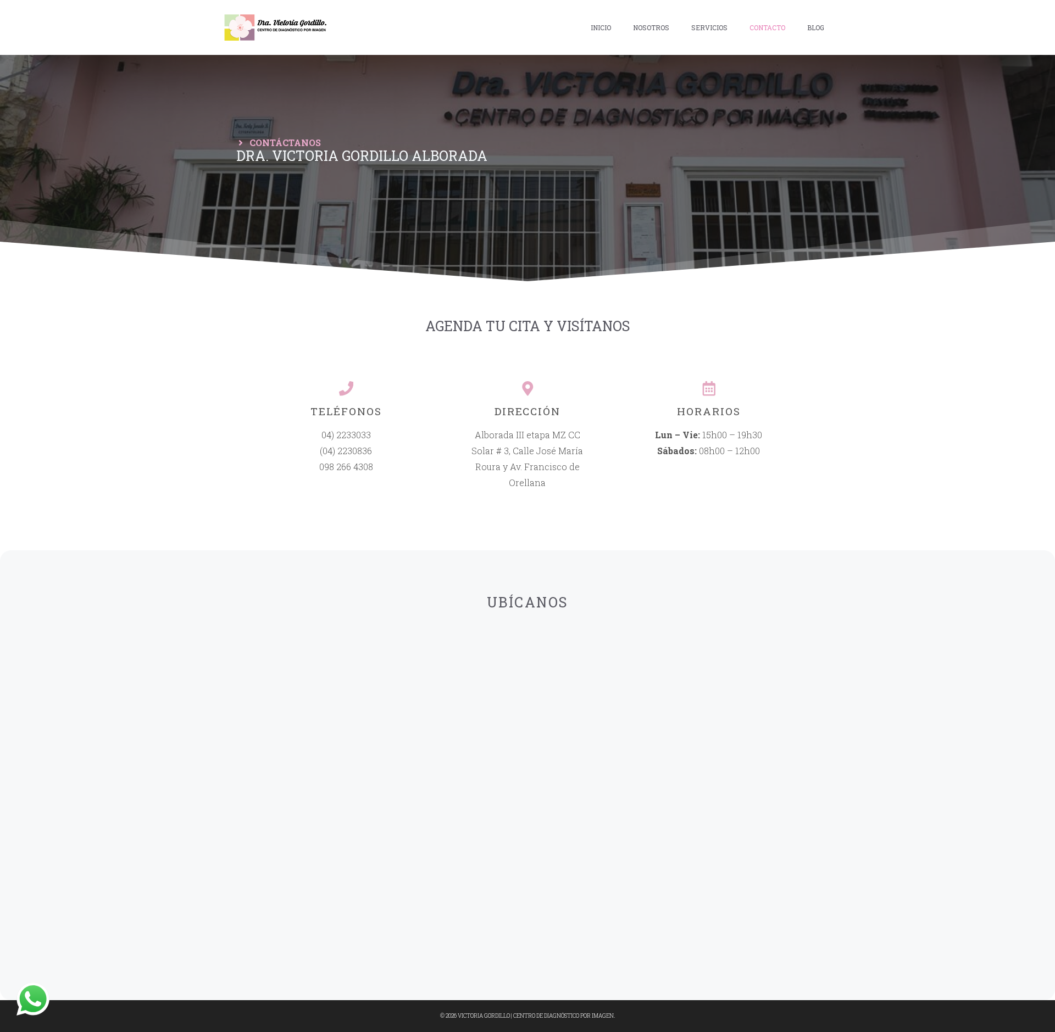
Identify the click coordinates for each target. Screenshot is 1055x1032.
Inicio (601, 27)
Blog (815, 27)
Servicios (709, 27)
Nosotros (651, 27)
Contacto (767, 27)
